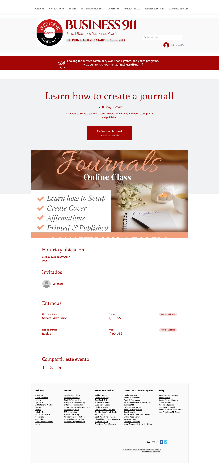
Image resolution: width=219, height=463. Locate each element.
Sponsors (39, 402)
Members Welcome (72, 397)
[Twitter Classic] (165, 442)
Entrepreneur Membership (74, 402)
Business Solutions (102, 405)
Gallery (38, 400)
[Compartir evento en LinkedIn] (59, 367)
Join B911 (39, 412)
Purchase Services (102, 407)
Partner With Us (165, 402)
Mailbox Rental (101, 395)
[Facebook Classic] (161, 442)
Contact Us (39, 417)
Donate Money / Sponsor (169, 400)
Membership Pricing (72, 395)
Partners (38, 407)
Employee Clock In (42, 414)
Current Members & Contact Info (77, 407)
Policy (37, 424)
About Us (39, 395)
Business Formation (103, 402)
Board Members (41, 397)
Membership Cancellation (74, 417)
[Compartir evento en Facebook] (43, 367)
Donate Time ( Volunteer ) (169, 395)
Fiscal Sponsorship (71, 414)
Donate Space (164, 397)
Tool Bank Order (101, 400)
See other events (109, 135)
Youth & (127, 400)
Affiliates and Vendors (44, 405)
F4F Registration (70, 412)
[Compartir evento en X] (51, 367)
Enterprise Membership (73, 405)
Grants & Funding (102, 397)
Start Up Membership (72, 400)
